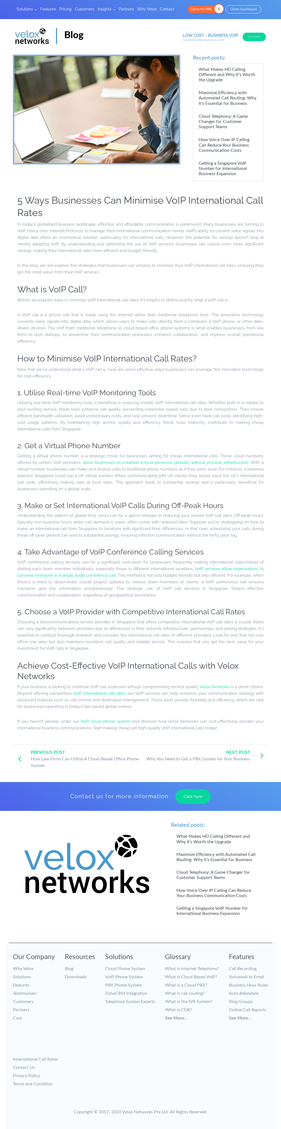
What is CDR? (178, 1010)
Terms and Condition (33, 1084)
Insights (105, 9)
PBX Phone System (123, 985)
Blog (69, 968)
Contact (167, 9)
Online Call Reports (247, 1010)
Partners (126, 9)
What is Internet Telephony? (192, 968)
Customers (84, 9)
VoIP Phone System (124, 977)
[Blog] (49, 45)
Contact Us (24, 1067)
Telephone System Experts (130, 1001)
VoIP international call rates (99, 693)
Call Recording (243, 968)
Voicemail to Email (246, 977)
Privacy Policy (26, 1076)
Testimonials (24, 993)
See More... (176, 1018)
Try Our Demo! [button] (254, 37)
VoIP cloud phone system (105, 721)
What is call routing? (185, 993)
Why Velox (147, 9)
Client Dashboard (243, 9)
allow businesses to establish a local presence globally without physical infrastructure (166, 462)
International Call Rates (35, 1059)
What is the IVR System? (188, 1001)
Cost (17, 1018)
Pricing (65, 9)
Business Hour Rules (248, 985)
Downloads (76, 977)
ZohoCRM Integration (126, 993)
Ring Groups (241, 1001)
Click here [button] (193, 796)
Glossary (178, 957)
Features (48, 9)
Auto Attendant (244, 993)
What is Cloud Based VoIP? (191, 977)
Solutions (25, 9)
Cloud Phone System (125, 968)
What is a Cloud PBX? (186, 985)
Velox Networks (214, 686)
